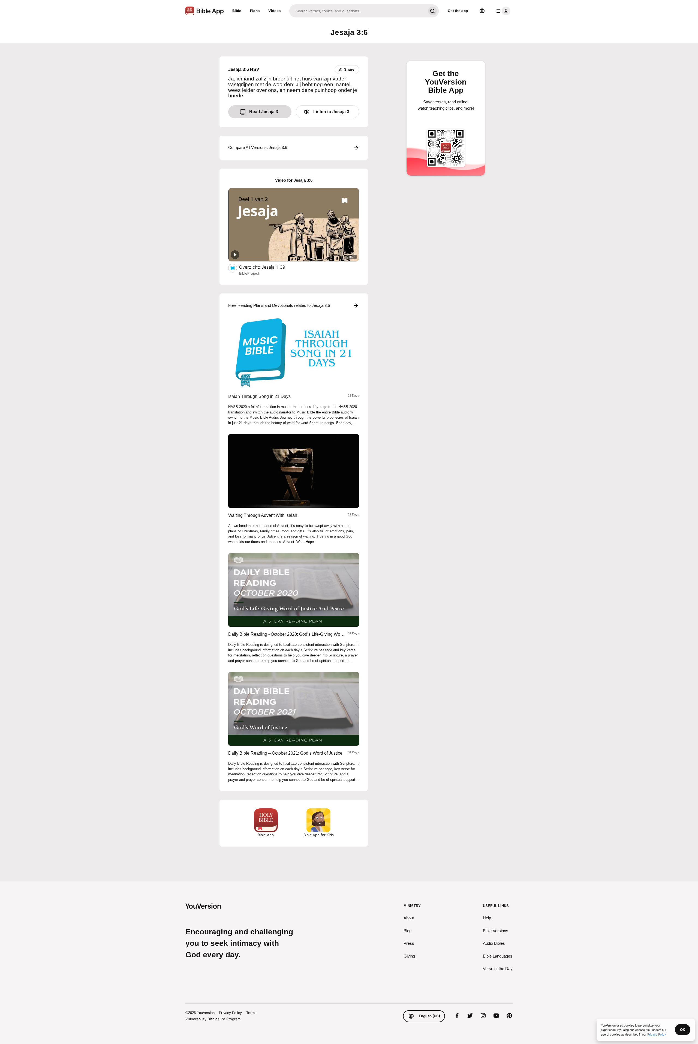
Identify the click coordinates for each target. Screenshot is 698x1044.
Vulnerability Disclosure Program (212, 1019)
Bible (236, 10)
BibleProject (249, 273)
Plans (255, 10)
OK (682, 1029)
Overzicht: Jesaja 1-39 (268, 267)
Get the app (458, 10)
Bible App (266, 835)
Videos (274, 10)
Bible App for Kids (318, 835)
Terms (251, 1012)
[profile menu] (502, 10)
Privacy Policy (230, 1012)
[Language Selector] (482, 10)
